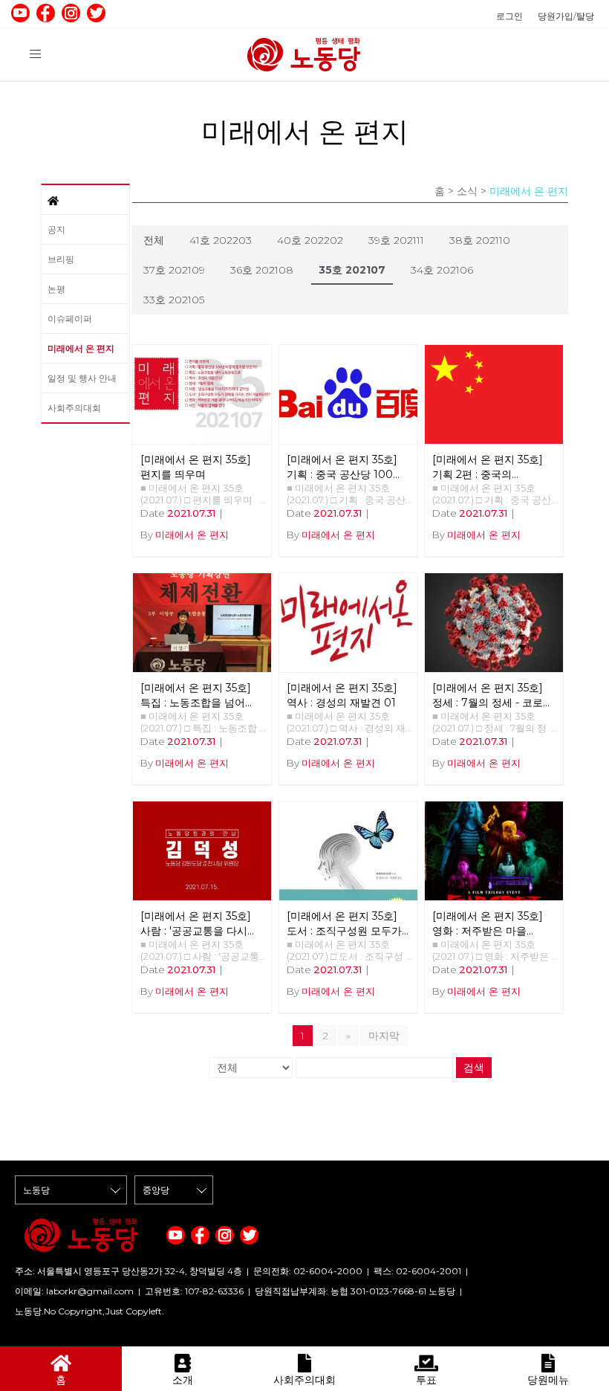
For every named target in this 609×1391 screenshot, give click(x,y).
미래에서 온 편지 (81, 348)
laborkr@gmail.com (90, 1291)
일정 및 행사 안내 (82, 378)
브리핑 (61, 259)
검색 (473, 1067)
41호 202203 (220, 240)
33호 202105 (173, 299)
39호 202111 (396, 240)
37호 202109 (174, 270)
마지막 (384, 1035)
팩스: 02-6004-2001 (417, 1271)
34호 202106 (442, 270)
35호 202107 (352, 270)
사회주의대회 (74, 407)
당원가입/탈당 (566, 16)
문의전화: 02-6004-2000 (307, 1271)
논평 (56, 288)
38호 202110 (479, 240)
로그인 (509, 16)
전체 (153, 240)
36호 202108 (261, 270)
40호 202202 (310, 240)
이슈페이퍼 (70, 318)
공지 (56, 229)
